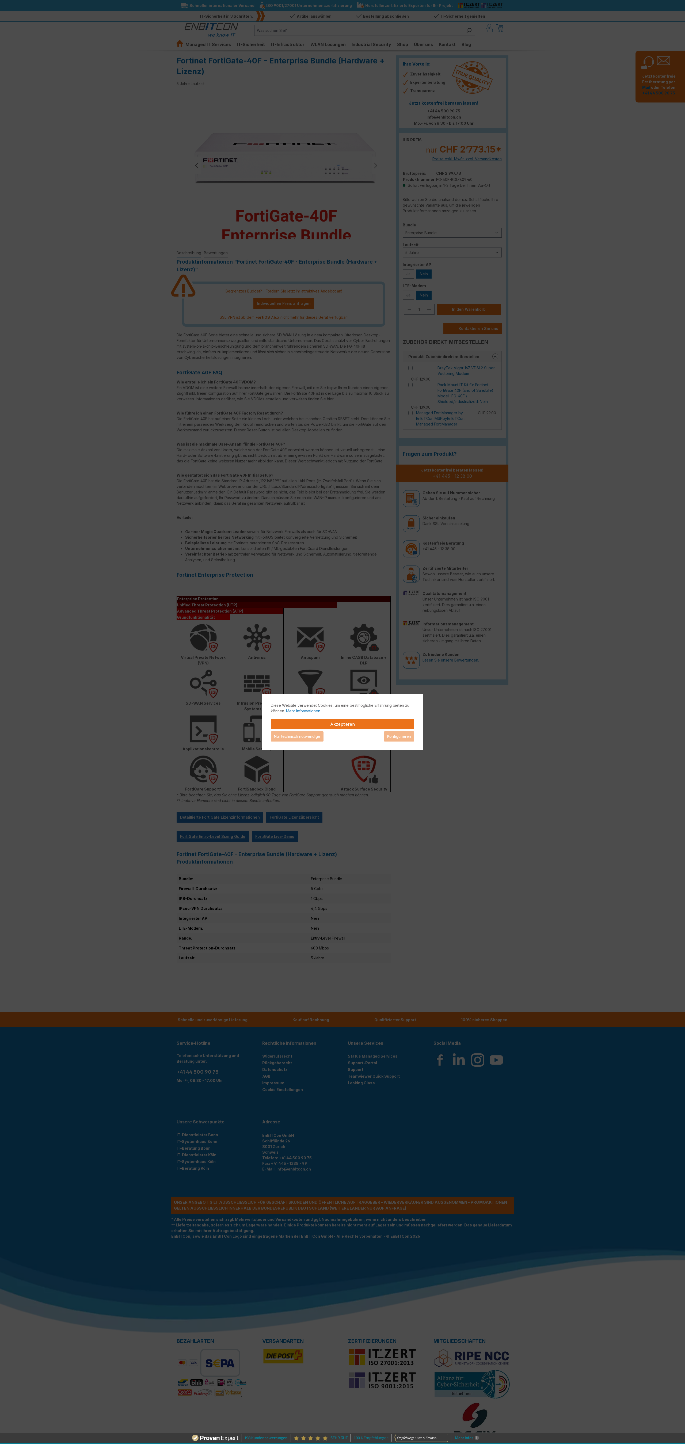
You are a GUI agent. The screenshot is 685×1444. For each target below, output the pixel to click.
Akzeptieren (342, 724)
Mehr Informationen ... (305, 711)
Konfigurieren (399, 736)
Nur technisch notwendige (297, 736)
